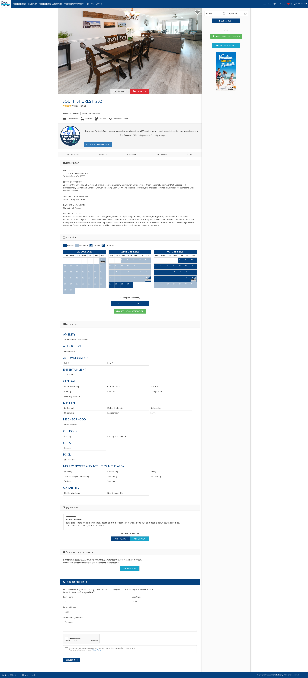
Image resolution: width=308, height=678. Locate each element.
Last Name (136, 597)
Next (139, 303)
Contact (99, 3)
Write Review (139, 539)
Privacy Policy (96, 650)
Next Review (120, 539)
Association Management (73, 3)
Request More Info (227, 45)
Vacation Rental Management (50, 3)
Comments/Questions (73, 617)
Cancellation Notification (131, 311)
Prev (120, 303)
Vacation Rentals (19, 3)
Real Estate (32, 3)
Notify (102, 262)
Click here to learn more (98, 144)
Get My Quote (226, 21)
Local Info (90, 3)
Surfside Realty (277, 675)
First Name (68, 597)
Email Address (69, 607)
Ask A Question (130, 568)
